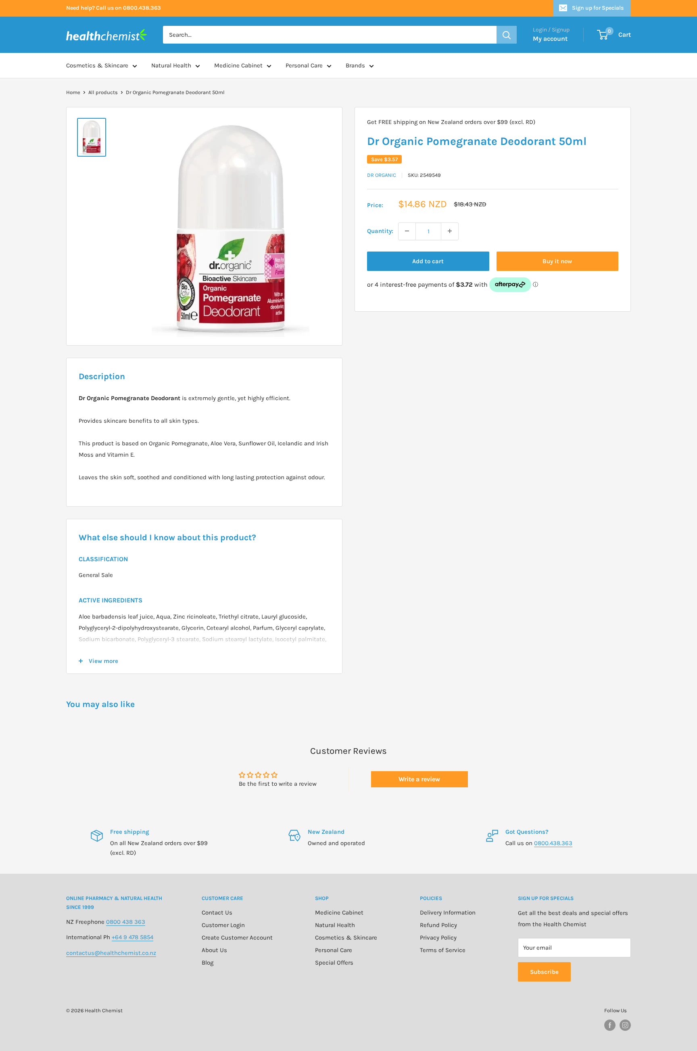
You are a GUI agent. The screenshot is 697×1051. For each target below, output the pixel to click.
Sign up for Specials (598, 7)
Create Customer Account (237, 937)
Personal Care (304, 65)
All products (103, 92)
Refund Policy (438, 925)
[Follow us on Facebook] (610, 1025)
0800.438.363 (553, 843)
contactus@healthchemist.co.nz (111, 953)
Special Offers (334, 962)
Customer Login (223, 925)
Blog (207, 962)
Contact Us (217, 912)
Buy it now (557, 260)
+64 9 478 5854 (132, 937)
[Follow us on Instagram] (625, 1025)
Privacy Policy (438, 937)
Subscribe (544, 971)
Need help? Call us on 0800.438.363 (113, 7)
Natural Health (171, 65)
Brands (355, 65)
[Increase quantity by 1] (449, 230)
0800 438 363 (125, 921)
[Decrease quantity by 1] (407, 230)
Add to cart (428, 260)
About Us (214, 950)
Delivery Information (448, 912)
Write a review (419, 779)
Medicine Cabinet (238, 65)
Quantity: (380, 231)
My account (550, 38)
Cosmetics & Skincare (97, 65)
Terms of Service (442, 950)
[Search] (507, 35)
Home (73, 92)
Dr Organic (381, 175)
